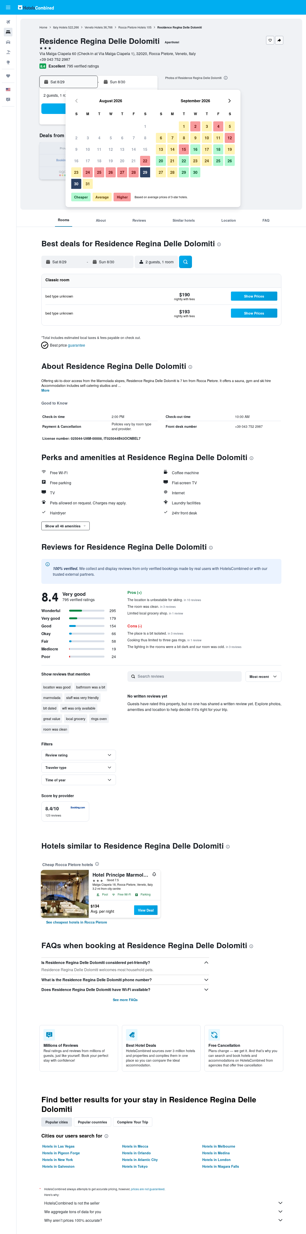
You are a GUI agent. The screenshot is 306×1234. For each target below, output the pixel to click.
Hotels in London (216, 1159)
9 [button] (76, 149)
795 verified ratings (83, 66)
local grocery (75, 718)
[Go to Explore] (8, 62)
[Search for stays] (8, 32)
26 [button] (111, 172)
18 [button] (99, 160)
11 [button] (99, 149)
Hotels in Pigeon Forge (61, 1152)
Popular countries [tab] (92, 1122)
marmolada (51, 697)
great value (51, 718)
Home (43, 27)
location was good (57, 687)
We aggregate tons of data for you (72, 1211)
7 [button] (134, 138)
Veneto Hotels (94, 27)
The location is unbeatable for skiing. (164, 599)
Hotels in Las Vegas (58, 1146)
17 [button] (88, 160)
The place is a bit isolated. (155, 633)
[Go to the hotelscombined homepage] (36, 7)
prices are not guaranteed (147, 1189)
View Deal (146, 910)
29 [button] (145, 172)
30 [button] (76, 183)
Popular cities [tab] (56, 1122)
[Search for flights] (8, 22)
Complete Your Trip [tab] (132, 1122)
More (45, 390)
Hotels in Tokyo (135, 1166)
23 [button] (76, 172)
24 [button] (88, 172)
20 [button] (122, 160)
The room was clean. (151, 606)
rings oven (99, 718)
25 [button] (99, 172)
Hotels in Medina (216, 1152)
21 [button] (133, 160)
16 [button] (76, 160)
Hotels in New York (57, 1159)
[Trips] (8, 76)
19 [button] (111, 160)
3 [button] (88, 138)
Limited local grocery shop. (155, 613)
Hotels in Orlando (136, 1152)
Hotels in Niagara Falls (220, 1166)
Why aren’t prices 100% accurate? (73, 1220)
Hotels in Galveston (58, 1166)
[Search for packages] (8, 52)
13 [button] (122, 149)
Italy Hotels (60, 27)
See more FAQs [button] (125, 999)
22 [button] (145, 160)
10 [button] (88, 149)
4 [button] (99, 138)
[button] (8, 7)
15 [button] (145, 149)
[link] (76, 922)
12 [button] (111, 149)
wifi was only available (78, 708)
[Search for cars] (8, 42)
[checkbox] (65, 811)
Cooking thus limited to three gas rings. (164, 639)
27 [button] (122, 172)
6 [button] (122, 138)
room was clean (55, 729)
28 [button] (133, 172)
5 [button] (111, 138)
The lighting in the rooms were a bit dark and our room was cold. (184, 646)
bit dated (49, 708)
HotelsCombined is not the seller (71, 1203)
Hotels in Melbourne (218, 1146)
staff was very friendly (82, 697)
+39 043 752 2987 (54, 59)
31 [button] (88, 183)
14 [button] (133, 149)
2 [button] (76, 138)
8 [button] (145, 138)
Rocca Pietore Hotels (132, 27)
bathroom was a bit (90, 687)
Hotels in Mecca (135, 1146)
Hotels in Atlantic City (140, 1159)
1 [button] (145, 126)
